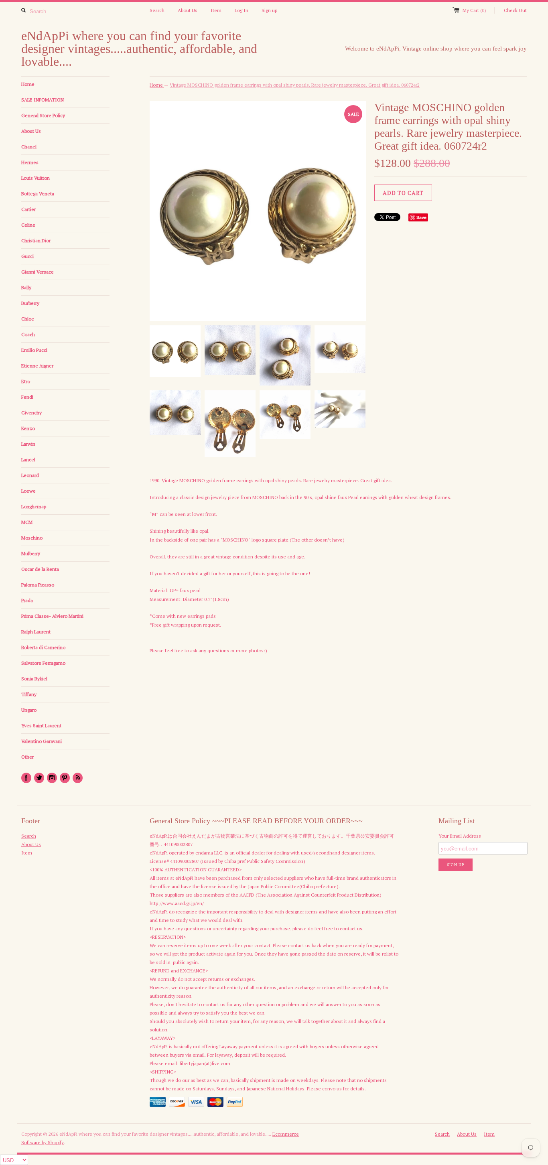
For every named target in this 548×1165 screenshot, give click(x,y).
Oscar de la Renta (40, 569)
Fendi (27, 397)
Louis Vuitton (35, 178)
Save (421, 217)
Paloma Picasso (37, 585)
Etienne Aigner (37, 366)
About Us (187, 10)
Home (28, 84)
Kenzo (28, 428)
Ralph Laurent (36, 632)
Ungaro (29, 710)
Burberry (30, 303)
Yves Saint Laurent (41, 726)
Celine (28, 225)
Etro (25, 381)
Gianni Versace (37, 272)
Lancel (28, 460)
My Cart (474, 10)
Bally (26, 287)
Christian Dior (36, 240)
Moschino (32, 538)
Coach (28, 334)
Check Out (515, 10)
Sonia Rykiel (34, 679)
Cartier (28, 209)
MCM (26, 522)
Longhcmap (33, 506)
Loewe (28, 491)
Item (216, 10)
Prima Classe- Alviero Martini (52, 616)
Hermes (30, 162)
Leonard (30, 475)
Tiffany (29, 694)
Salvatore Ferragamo (43, 663)
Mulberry (30, 553)
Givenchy (31, 413)
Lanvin (28, 444)
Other (27, 757)
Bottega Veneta (37, 194)
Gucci (27, 256)
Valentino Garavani (41, 741)
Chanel (29, 147)
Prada (27, 600)
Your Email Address (459, 836)
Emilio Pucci (34, 350)
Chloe (27, 319)
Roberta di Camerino (43, 647)
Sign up (269, 10)
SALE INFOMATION (42, 100)
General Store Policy (43, 115)
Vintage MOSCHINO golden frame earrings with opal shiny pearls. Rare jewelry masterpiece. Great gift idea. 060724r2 (295, 85)
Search (157, 10)
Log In (241, 10)
